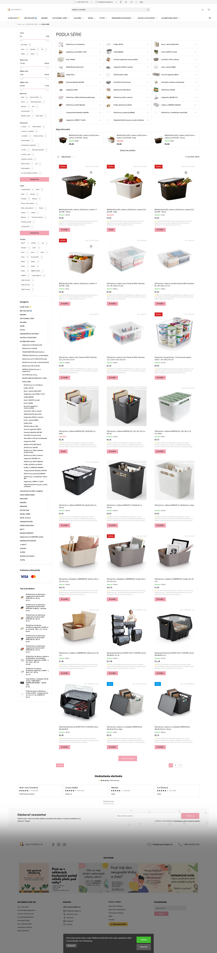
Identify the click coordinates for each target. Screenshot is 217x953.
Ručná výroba (26, 164)
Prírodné (25, 199)
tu (91, 941)
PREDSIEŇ (23, 506)
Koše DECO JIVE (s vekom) (32, 411)
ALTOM (35, 243)
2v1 (37, 164)
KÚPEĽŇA (23, 502)
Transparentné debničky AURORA (35, 470)
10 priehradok (26, 111)
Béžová (36, 199)
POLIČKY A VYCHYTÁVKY (28, 338)
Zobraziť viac (34, 179)
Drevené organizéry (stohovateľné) (31, 407)
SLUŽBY (22, 552)
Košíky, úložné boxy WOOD (33, 464)
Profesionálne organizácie (26, 910)
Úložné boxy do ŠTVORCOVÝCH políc (34, 359)
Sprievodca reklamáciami (117, 909)
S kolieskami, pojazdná (29, 145)
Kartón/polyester (37, 102)
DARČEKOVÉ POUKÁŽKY (28, 541)
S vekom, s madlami (29, 131)
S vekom (25, 127)
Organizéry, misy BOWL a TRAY (34, 394)
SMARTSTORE (37, 271)
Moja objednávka (23, 931)
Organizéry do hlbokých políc (32, 345)
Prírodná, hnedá (27, 222)
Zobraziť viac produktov (128, 150)
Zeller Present (27, 280)
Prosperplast (36, 257)
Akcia (24, 49)
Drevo (24, 102)
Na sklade (26, 45)
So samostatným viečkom (30, 173)
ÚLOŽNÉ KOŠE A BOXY (27, 341)
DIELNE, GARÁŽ (25, 514)
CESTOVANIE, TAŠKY (27, 318)
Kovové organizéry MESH (32, 429)
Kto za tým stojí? (23, 907)
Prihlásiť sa (190, 816)
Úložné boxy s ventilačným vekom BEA (35, 478)
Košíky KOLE (28, 423)
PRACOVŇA (24, 499)
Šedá (24, 194)
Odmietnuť (144, 947)
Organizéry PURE (29, 441)
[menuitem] (14, 18)
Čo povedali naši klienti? (26, 917)
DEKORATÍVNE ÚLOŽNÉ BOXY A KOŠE (34, 378)
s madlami (25, 136)
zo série (25, 150)
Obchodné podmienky (116, 913)
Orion (36, 248)
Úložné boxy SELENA (31, 447)
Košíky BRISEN (28, 397)
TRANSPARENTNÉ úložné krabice (33, 352)
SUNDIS (25, 275)
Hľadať (161, 914)
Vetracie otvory (40, 136)
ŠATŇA (22, 326)
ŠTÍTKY (22, 330)
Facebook (53, 844)
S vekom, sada (27, 154)
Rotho (24, 262)
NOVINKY (23, 315)
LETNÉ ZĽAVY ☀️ (25, 307)
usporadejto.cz (38, 275)
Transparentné (27, 189)
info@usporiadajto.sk (105, 2)
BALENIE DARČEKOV (27, 533)
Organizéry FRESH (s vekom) (33, 417)
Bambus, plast (27, 116)
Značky (22, 560)
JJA (44, 243)
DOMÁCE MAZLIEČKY (27, 525)
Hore (61, 765)
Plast (24, 97)
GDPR (110, 916)
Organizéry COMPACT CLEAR (33, 481)
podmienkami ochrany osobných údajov (186, 821)
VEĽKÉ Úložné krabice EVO (32, 414)
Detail (111, 230)
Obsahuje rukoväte (39, 150)
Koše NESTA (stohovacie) (32, 435)
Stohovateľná (26, 141)
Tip (43, 49)
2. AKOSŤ (23, 545)
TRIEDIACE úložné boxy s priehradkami (35, 355)
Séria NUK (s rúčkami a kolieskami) (35, 438)
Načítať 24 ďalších (127, 758)
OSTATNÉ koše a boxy (29, 375)
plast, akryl (41, 116)
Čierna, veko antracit (29, 203)
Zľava (34, 54)
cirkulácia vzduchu (28, 159)
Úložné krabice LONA (31, 426)
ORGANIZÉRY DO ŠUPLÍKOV (29, 334)
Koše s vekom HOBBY (31, 420)
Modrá (34, 213)
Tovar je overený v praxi (26, 914)
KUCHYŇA (23, 322)
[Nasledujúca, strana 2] (175, 765)
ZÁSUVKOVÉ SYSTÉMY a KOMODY (31, 491)
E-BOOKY (23, 548)
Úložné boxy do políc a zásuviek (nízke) (35, 362)
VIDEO (24, 54)
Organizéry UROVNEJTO (32, 458)
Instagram (58, 844)
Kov (34, 106)
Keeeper (25, 248)
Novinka (34, 49)
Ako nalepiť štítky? (24, 920)
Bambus (25, 106)
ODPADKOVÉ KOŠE (26, 522)
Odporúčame (66, 157)
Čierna (42, 208)
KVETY (22, 529)
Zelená (24, 213)
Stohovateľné (38, 127)
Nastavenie (71, 946)
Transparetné (26, 227)
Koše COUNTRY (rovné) (32, 400)
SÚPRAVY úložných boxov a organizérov (31, 370)
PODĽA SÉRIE (26, 382)
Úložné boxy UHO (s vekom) (33, 455)
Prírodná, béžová (38, 217)
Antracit (34, 194)
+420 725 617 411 (82, 2)
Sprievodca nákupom (115, 906)
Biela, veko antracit (28, 208)
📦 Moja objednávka (118, 924)
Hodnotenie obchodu (108, 776)
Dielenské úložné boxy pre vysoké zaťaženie (35, 486)
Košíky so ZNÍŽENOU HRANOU (34, 467)
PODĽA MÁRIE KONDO (27, 495)
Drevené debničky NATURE (33, 432)
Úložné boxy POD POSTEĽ (31, 366)
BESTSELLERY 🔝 (26, 311)
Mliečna (25, 217)
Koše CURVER (28, 403)
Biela (39, 189)
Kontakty (111, 920)
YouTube (64, 844)
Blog (141, 2)
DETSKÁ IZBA (24, 510)
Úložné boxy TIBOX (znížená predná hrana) (33, 451)
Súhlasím (144, 940)
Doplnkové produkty (27, 556)
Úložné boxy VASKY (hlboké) (33, 461)
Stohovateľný (26, 168)
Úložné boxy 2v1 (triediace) (33, 385)
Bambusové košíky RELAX (32, 444)
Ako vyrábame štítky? (25, 924)
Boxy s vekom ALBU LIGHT (32, 391)
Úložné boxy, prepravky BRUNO (34, 474)
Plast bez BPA (35, 97)
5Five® (24, 243)
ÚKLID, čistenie (25, 518)
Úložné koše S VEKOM (29, 348)
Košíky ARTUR (28, 388)
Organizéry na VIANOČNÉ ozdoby (31, 537)
